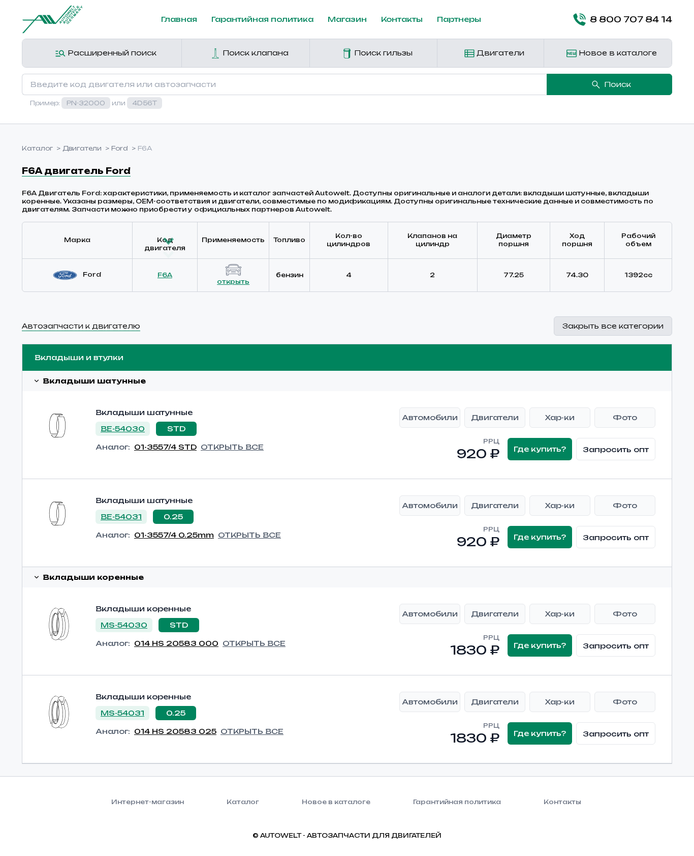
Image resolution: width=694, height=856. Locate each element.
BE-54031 (121, 516)
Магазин (347, 19)
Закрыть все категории (613, 325)
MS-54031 (122, 713)
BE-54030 (123, 428)
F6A (164, 275)
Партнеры (459, 19)
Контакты (402, 19)
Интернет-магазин (147, 802)
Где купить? (540, 449)
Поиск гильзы (382, 52)
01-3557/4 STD (165, 446)
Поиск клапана (254, 52)
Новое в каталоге (617, 52)
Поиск (617, 84)
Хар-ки (560, 417)
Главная (179, 19)
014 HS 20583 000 (176, 643)
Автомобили (430, 417)
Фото (625, 417)
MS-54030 (124, 625)
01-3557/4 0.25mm (174, 534)
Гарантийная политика (262, 19)
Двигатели (499, 52)
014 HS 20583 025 (175, 731)
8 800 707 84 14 (631, 19)
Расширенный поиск (111, 52)
